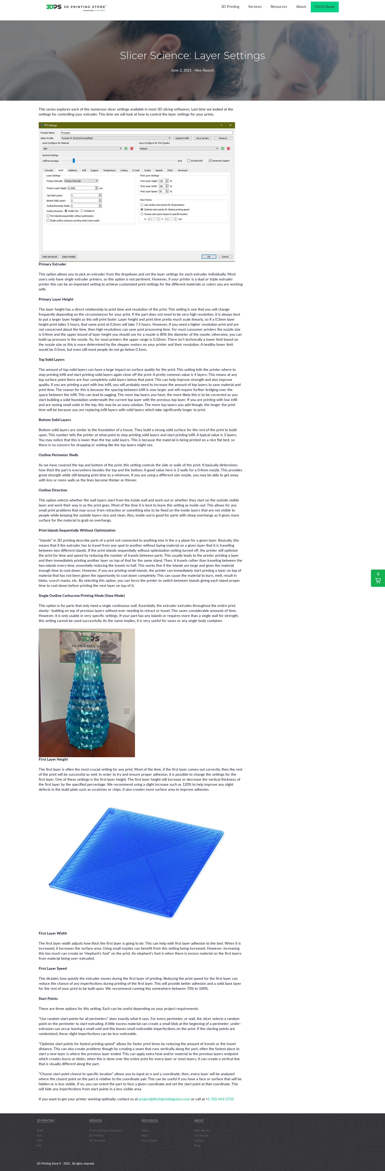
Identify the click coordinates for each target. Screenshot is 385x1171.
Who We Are (202, 1130)
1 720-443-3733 (221, 1099)
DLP (39, 1140)
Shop (197, 1145)
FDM (40, 1130)
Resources (150, 1120)
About (199, 1120)
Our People (201, 1135)
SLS (39, 1145)
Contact (199, 1140)
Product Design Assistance (105, 1130)
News (145, 1130)
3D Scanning (97, 1140)
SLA (39, 1135)
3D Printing (46, 1120)
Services (95, 1120)
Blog (144, 1135)
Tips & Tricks (149, 1140)
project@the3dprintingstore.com (164, 1099)
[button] (378, 578)
